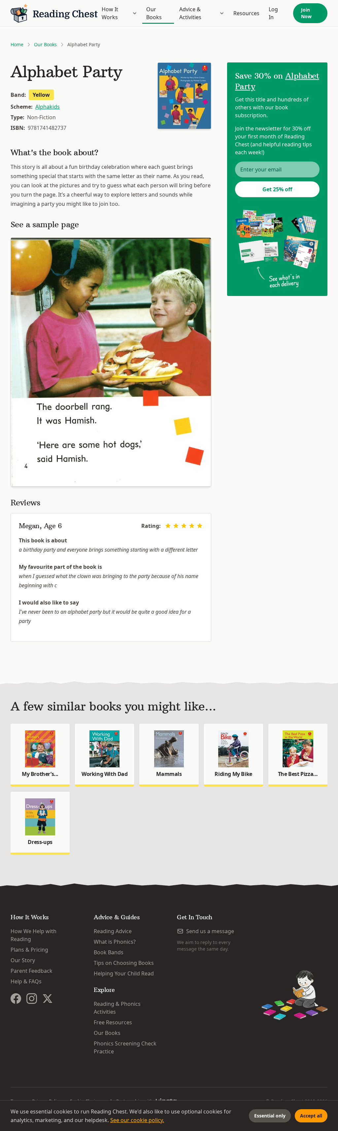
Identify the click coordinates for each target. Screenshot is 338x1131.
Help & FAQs (26, 981)
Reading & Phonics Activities (117, 1007)
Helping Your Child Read (124, 973)
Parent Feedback (31, 970)
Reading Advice (113, 931)
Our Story (23, 960)
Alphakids (47, 106)
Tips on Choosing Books (124, 963)
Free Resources (113, 1022)
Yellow (41, 94)
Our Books (154, 13)
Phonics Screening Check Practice (125, 1047)
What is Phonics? (115, 941)
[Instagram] (31, 998)
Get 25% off (277, 189)
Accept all (311, 1116)
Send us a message (210, 931)
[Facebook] (16, 998)
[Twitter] (47, 998)
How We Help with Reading (33, 935)
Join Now (306, 13)
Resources (246, 13)
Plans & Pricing (29, 949)
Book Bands (108, 952)
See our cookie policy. (137, 1120)
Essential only (270, 1116)
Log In (273, 13)
